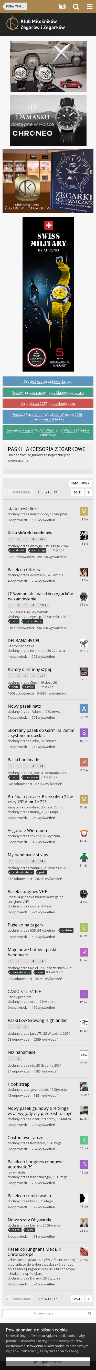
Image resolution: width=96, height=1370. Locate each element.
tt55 (33, 930)
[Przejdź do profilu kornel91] (84, 672)
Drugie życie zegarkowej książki (48, 381)
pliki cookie (69, 1335)
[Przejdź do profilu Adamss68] (84, 572)
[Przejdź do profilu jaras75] (84, 1023)
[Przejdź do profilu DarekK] (84, 1251)
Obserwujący (43, 1313)
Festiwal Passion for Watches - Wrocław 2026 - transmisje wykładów (48, 416)
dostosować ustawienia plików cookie (35, 1346)
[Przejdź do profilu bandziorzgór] (84, 1164)
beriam (35, 1225)
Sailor (34, 740)
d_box (35, 772)
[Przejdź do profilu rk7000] (84, 535)
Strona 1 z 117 (48, 492)
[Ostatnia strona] (89, 492)
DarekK (36, 1278)
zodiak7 (36, 868)
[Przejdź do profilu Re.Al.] (84, 952)
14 (42, 861)
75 (42, 676)
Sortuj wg (79, 483)
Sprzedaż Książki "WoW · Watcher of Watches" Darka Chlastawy (48, 432)
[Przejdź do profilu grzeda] (84, 857)
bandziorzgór (40, 1177)
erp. (33, 1001)
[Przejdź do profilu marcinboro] (84, 511)
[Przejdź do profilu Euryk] (84, 833)
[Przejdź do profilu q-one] (84, 894)
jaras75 (36, 1033)
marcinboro (39, 514)
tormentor (38, 650)
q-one (34, 906)
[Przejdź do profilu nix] (84, 1054)
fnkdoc (35, 836)
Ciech (34, 682)
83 (89, 1313)
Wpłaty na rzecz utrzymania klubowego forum (48, 392)
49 (42, 539)
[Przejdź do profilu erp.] (84, 994)
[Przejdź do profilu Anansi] (84, 643)
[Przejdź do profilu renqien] (84, 1198)
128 (42, 605)
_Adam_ (36, 711)
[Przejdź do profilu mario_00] (84, 799)
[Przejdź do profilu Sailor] (84, 732)
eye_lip (35, 616)
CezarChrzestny (42, 1118)
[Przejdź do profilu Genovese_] (84, 596)
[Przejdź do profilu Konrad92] (84, 1140)
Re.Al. (34, 968)
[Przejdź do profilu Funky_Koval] (84, 1086)
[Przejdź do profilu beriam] (84, 1222)
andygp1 (37, 546)
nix (32, 1065)
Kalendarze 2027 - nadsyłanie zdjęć (48, 403)
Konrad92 (37, 1143)
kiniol (34, 1201)
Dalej (77, 492)
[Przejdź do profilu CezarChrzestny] (84, 1110)
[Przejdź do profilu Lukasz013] (84, 927)
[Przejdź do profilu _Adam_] (84, 708)
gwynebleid (39, 1089)
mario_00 (37, 811)
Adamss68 (38, 575)
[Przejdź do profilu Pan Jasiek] (84, 762)
